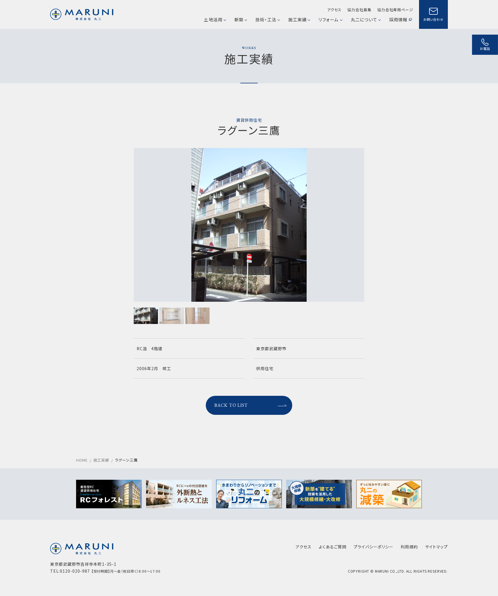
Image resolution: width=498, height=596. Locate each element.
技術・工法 (265, 19)
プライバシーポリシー (373, 547)
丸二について (364, 19)
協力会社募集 (359, 10)
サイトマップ (436, 547)
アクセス (334, 10)
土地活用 (213, 19)
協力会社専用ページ (395, 10)
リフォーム (328, 19)
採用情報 (398, 19)
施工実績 (297, 19)
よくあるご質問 (332, 547)
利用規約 (409, 547)
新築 (239, 19)
